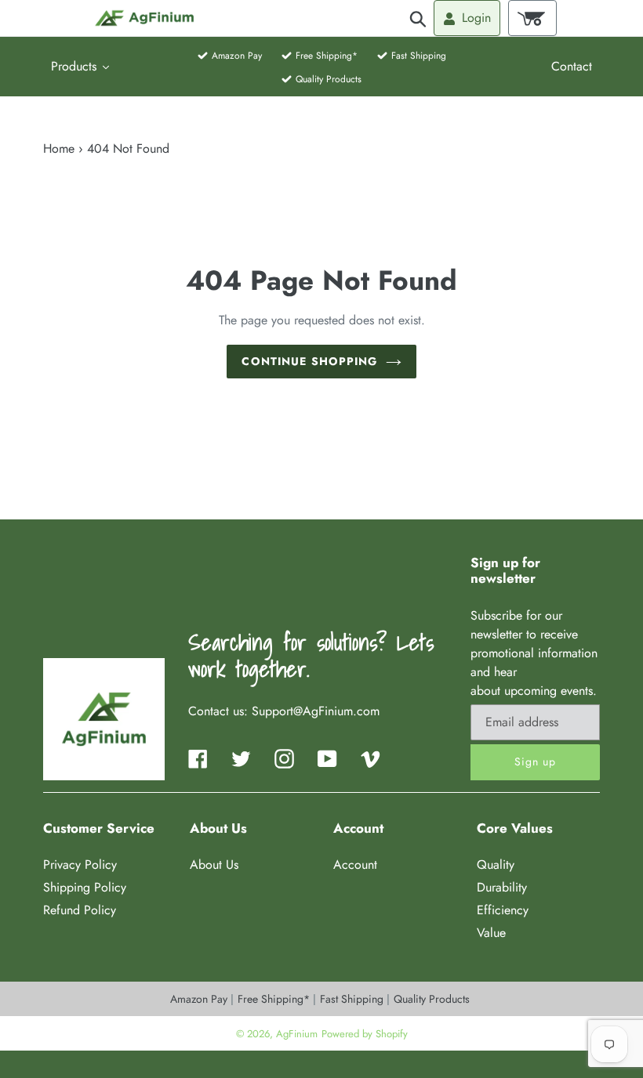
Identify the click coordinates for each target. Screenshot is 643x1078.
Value (491, 933)
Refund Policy (79, 910)
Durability (502, 887)
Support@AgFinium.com (316, 711)
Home (58, 148)
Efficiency (503, 910)
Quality (495, 865)
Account (355, 865)
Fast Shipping (353, 999)
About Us (214, 865)
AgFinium (297, 1033)
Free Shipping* (275, 999)
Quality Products (432, 999)
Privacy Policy (80, 865)
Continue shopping (309, 361)
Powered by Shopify (365, 1033)
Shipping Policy (84, 887)
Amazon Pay (200, 999)
